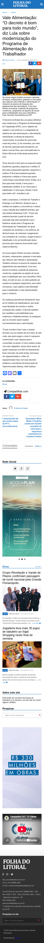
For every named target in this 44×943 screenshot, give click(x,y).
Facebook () (29, 446)
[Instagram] (27, 468)
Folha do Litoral (9, 60)
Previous (5, 515)
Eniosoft (17, 938)
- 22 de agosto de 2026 (26, 613)
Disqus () (38, 446)
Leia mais (35, 623)
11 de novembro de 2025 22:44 (27, 60)
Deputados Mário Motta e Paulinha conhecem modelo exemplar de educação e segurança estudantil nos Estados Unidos (33, 428)
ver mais (38, 566)
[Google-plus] (39, 63)
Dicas (5, 566)
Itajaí (5, 670)
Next (38, 515)
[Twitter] (35, 63)
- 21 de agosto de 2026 (26, 670)
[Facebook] (30, 63)
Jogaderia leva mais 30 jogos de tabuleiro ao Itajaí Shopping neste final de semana (21, 633)
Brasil (4, 384)
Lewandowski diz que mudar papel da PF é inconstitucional (10, 422)
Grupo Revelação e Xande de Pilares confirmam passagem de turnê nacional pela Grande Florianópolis (21, 578)
